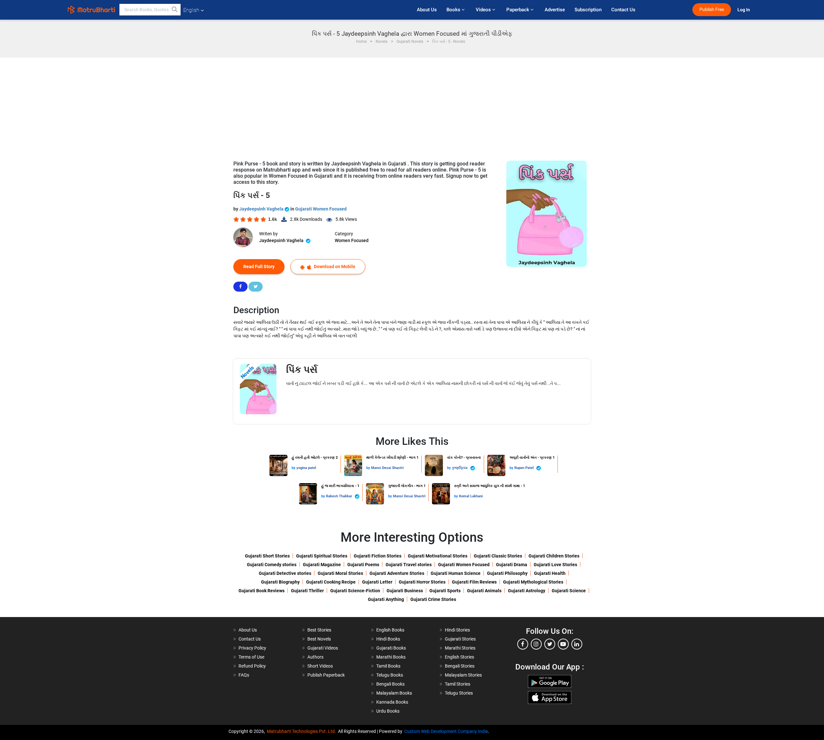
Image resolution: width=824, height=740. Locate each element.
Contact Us (623, 9)
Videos (484, 9)
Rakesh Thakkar (339, 496)
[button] (175, 9)
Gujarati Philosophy (507, 573)
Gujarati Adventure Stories (397, 573)
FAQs (244, 675)
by (294, 468)
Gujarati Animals (484, 590)
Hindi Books (388, 639)
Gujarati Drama (511, 564)
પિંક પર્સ (301, 369)
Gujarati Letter (377, 582)
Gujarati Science (569, 590)
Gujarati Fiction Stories (377, 555)
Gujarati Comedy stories (271, 564)
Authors (315, 657)
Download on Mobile (334, 266)
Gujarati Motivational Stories (437, 555)
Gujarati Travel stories (409, 564)
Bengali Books (390, 684)
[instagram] (536, 644)
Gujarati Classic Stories (498, 555)
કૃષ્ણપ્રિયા (460, 468)
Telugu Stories (459, 693)
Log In (744, 9)
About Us (427, 9)
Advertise (555, 9)
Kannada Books (392, 702)
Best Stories (319, 629)
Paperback (518, 9)
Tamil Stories (457, 684)
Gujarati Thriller (307, 590)
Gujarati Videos (322, 648)
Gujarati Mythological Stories (533, 582)
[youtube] (563, 644)
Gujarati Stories (460, 639)
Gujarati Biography (280, 582)
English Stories (459, 657)
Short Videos (320, 666)
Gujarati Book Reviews (262, 590)
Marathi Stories (460, 648)
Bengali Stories (459, 666)
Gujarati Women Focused (321, 208)
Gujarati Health (550, 573)
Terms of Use (251, 657)
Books (454, 9)
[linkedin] (576, 644)
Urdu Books (387, 711)
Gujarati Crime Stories (433, 599)
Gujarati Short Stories (267, 555)
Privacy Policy (252, 648)
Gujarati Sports (445, 590)
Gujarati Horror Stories (422, 582)
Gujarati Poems (363, 564)
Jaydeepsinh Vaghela (262, 208)
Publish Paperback (326, 675)
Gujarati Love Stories (555, 564)
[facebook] (522, 644)
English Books (390, 629)
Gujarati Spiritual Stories (321, 555)
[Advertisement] (412, 106)
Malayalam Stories (463, 675)
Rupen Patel (524, 468)
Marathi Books (391, 657)
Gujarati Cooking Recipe (331, 582)
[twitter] (549, 644)
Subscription (588, 9)
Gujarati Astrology (526, 590)
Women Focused (352, 240)
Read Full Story (259, 266)
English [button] (191, 10)
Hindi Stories (457, 629)
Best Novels (319, 639)
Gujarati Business (405, 590)
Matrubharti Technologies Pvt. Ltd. (302, 731)
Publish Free (711, 9)
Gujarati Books (391, 648)
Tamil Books (388, 666)
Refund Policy (252, 666)
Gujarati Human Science (456, 573)
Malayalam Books (394, 693)
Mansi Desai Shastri (387, 468)
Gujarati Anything (386, 599)
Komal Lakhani (471, 496)
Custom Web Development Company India (446, 731)
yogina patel (306, 468)
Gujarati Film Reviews (474, 582)
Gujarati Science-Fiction (355, 590)
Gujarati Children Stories (554, 555)
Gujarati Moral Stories (340, 573)
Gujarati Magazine (322, 564)
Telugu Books (389, 675)
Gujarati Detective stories (285, 573)
